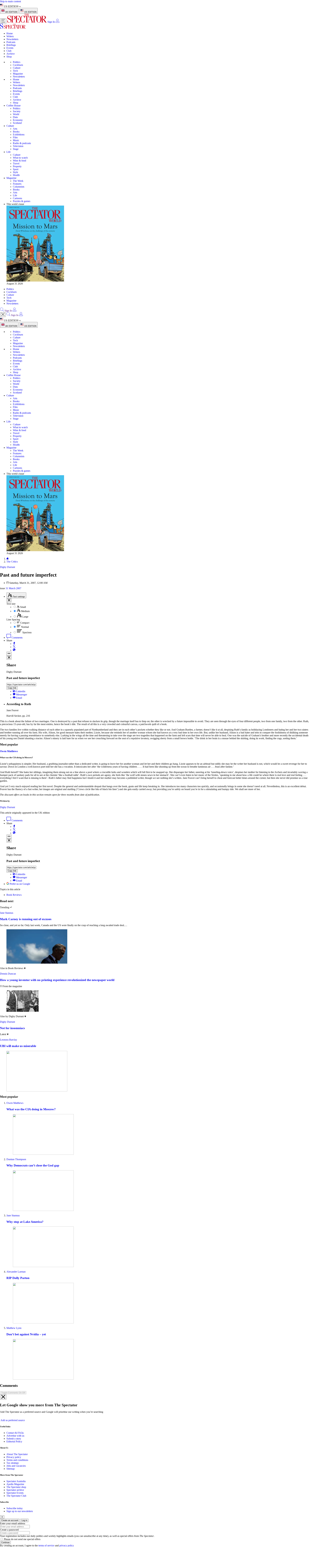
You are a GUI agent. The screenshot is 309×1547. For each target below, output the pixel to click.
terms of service (46, 1545)
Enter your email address (12, 1523)
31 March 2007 (13, 588)
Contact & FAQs (15, 1432)
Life (8, 152)
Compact (24, 622)
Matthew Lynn (13, 1328)
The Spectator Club (16, 1495)
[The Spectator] (27, 21)
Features (17, 183)
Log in (24, 1520)
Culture (16, 67)
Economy (18, 120)
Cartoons (17, 198)
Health (16, 175)
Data (15, 117)
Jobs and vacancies (16, 1465)
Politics (16, 62)
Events (9, 48)
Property (17, 166)
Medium (25, 611)
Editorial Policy (14, 1441)
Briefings (11, 45)
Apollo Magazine (15, 1484)
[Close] (3, 1397)
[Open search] (2, 310)
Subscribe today (14, 1508)
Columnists (18, 186)
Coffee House (13, 105)
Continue (5, 1542)
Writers (10, 36)
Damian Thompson (16, 1159)
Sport (15, 169)
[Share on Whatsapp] (14, 650)
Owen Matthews (9, 751)
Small (23, 607)
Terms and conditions (17, 1460)
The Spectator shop (16, 1487)
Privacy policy (13, 1457)
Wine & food (19, 160)
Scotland (17, 123)
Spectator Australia (16, 1481)
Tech (15, 70)
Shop (9, 56)
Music (16, 140)
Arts (15, 128)
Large (25, 616)
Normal (25, 627)
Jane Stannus (6, 912)
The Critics (12, 561)
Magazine (18, 73)
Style (15, 172)
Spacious (27, 632)
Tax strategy (12, 1463)
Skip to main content (10, 1)
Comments (17, 637)
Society (16, 111)
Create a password (9, 1529)
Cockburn (18, 65)
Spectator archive (15, 1490)
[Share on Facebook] (14, 643)
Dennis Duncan (8, 973)
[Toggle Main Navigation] (3, 21)
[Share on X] (14, 647)
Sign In (51, 21)
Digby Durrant (7, 807)
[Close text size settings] (9, 600)
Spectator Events (14, 1492)
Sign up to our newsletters (19, 1511)
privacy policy (66, 1545)
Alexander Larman (16, 1271)
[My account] (57, 21)
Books (16, 131)
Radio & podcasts (22, 143)
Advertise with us (15, 1435)
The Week (18, 180)
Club (8, 50)
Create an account (9, 1520)
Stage (16, 149)
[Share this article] (9, 654)
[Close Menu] (3, 314)
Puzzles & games (21, 201)
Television (18, 146)
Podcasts (10, 42)
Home (9, 33)
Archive (10, 53)
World (16, 114)
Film (15, 137)
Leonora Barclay (8, 1039)
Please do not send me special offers (22, 1539)
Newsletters (12, 39)
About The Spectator (17, 1454)
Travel (16, 163)
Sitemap (10, 1468)
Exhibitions (18, 134)
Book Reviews (14, 894)
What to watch (20, 157)
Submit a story (13, 1438)
